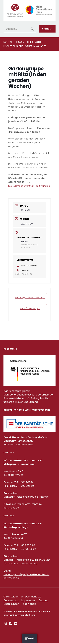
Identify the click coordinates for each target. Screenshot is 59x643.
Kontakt (8, 41)
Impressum (28, 600)
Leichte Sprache (13, 46)
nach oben (29, 604)
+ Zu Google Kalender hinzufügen (30, 297)
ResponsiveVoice (32, 611)
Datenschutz (11, 600)
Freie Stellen (33, 41)
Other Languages (35, 46)
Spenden (47, 29)
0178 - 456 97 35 (23, 273)
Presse (20, 41)
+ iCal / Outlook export (30, 308)
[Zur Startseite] (29, 10)
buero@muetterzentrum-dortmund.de (29, 185)
